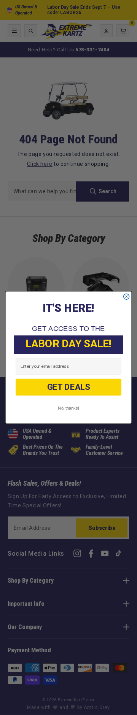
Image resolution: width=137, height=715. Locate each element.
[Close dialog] (126, 296)
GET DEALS (68, 387)
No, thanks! (68, 408)
